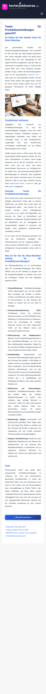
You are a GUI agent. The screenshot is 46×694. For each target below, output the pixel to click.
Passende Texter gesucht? (16, 527)
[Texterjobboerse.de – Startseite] (20, 6)
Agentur (11, 186)
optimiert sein (33, 75)
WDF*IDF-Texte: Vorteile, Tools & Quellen (21, 533)
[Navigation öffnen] (42, 14)
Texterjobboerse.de (12, 213)
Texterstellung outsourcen (16, 536)
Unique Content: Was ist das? (17, 530)
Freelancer (29, 183)
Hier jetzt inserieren (23, 517)
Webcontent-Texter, (17, 183)
